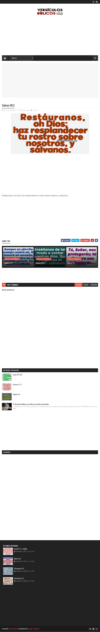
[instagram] (96, 1)
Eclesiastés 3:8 (19, 578)
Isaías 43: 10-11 (17, 374)
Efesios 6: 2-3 (17, 384)
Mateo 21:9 (17, 558)
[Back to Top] (96, 629)
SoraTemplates (13, 629)
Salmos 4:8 (16, 394)
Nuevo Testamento (74, 259)
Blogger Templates (33, 629)
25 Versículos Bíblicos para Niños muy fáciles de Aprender (31, 404)
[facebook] (93, 1)
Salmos (35, 110)
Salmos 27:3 (8, 263)
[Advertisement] (50, 36)
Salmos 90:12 (40, 263)
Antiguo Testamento (12, 259)
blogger (78, 285)
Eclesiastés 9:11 (19, 568)
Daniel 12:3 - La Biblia (20, 549)
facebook (94, 285)
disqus (86, 285)
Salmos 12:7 (71, 263)
